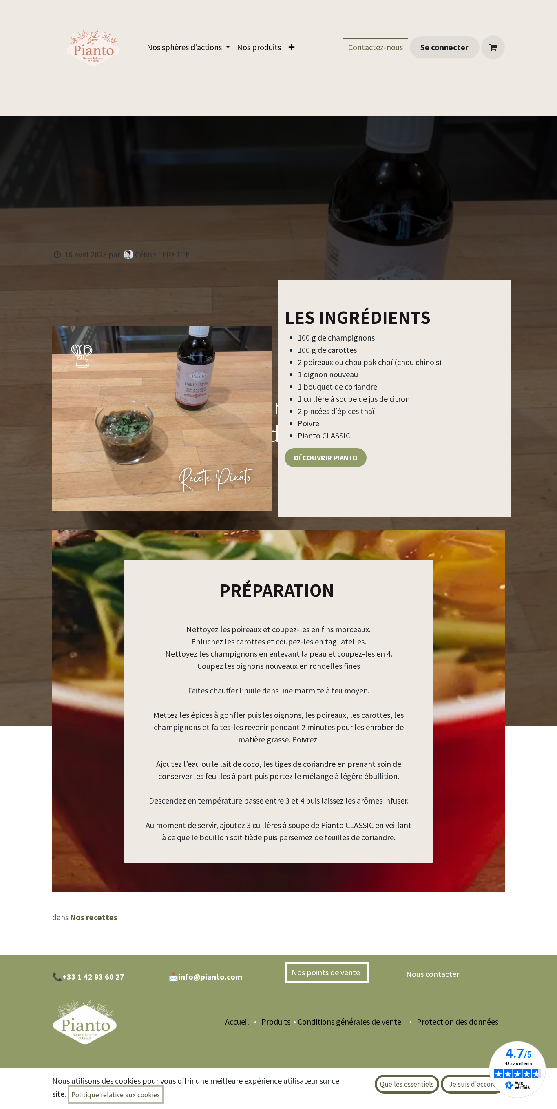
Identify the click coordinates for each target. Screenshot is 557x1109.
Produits (275, 1021)
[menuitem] (189, 47)
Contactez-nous (375, 47)
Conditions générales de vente (349, 1021)
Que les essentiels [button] (407, 1084)
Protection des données (461, 1021)
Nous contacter (433, 974)
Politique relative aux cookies (115, 1094)
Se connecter (444, 47)
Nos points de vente (327, 972)
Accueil (237, 1021)
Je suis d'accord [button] (473, 1084)
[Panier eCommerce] (493, 47)
